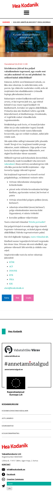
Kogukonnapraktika (10, 433)
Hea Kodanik (15, 331)
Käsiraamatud (8, 426)
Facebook (11, 474)
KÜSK (11, 262)
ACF (11, 266)
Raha (22, 44)
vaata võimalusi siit (39, 236)
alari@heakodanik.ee (14, 288)
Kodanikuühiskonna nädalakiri (15, 411)
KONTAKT (6, 464)
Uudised (6, 22)
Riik (26, 44)
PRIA (11, 279)
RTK (11, 275)
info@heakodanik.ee (16, 469)
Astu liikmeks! (7, 418)
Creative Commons (15, 479)
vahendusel (9, 164)
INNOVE (13, 270)
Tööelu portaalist (36, 222)
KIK (11, 283)
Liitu (9, 488)
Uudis (31, 44)
